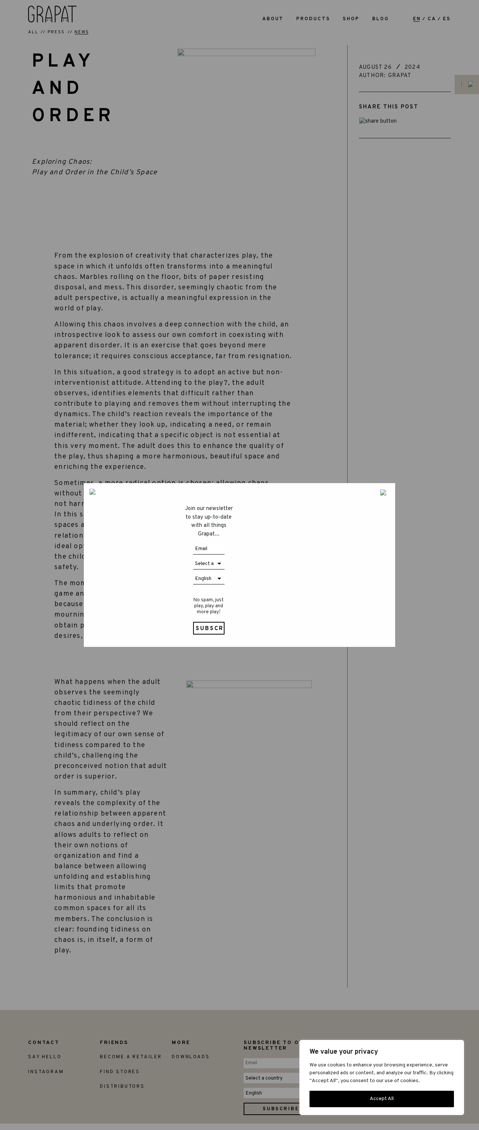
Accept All (382, 1099)
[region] (381, 1077)
